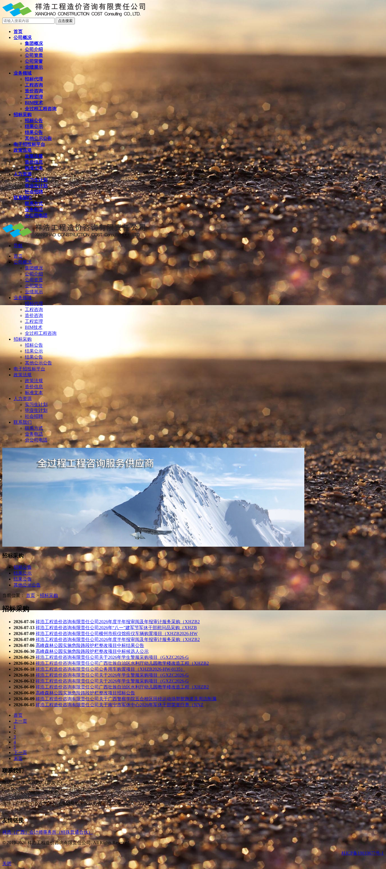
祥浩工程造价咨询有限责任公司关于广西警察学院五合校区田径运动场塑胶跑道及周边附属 (126, 698)
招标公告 (23, 567)
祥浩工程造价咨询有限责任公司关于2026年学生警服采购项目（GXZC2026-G (112, 657)
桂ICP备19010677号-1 (362, 853)
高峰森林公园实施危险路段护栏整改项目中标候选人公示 (92, 651)
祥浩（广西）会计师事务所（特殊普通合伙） (47, 832)
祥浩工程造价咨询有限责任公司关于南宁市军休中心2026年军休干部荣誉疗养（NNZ (119, 704)
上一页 (20, 721)
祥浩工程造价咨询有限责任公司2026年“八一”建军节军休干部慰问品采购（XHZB (116, 627)
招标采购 (49, 595)
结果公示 (23, 573)
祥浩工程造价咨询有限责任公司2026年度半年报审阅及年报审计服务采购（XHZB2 (118, 621)
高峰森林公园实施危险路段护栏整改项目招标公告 (85, 692)
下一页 (20, 752)
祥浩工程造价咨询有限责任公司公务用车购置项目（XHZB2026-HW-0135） (110, 669)
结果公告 (23, 579)
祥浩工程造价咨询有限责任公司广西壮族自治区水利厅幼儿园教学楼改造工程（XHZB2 (122, 663)
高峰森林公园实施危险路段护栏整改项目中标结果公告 (90, 645)
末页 (18, 758)
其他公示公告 (27, 585)
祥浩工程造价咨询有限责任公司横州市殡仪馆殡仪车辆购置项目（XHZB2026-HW (117, 633)
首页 (30, 595)
